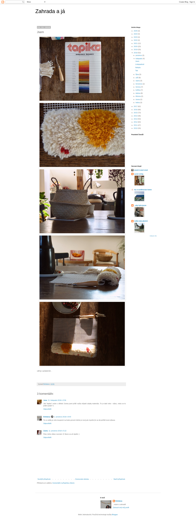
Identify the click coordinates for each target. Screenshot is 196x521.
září (137, 78)
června (138, 87)
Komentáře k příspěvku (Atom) (63, 483)
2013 (136, 119)
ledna (138, 103)
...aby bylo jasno (140, 205)
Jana (45, 400)
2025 (136, 31)
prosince (139, 55)
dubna (138, 93)
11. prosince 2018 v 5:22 (57, 431)
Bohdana (46, 417)
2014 (136, 116)
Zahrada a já (50, 11)
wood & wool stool (141, 170)
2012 (136, 122)
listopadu (139, 59)
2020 (136, 46)
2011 (136, 125)
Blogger (115, 515)
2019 (136, 49)
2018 (136, 53)
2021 (136, 43)
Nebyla (138, 67)
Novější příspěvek (44, 479)
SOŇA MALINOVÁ (141, 221)
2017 (136, 106)
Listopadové (139, 64)
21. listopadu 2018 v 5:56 (57, 400)
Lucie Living (138, 174)
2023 (136, 37)
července (139, 84)
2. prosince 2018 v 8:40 (62, 417)
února (138, 99)
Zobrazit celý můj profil (121, 507)
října (137, 74)
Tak (136, 71)
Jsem (137, 61)
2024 (136, 34)
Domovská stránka (82, 479)
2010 (136, 128)
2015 (136, 113)
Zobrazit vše (153, 236)
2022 (136, 40)
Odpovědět (47, 409)
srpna (138, 81)
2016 (136, 110)
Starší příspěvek (119, 479)
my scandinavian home (143, 190)
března (138, 96)
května (138, 90)
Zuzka (45, 431)
